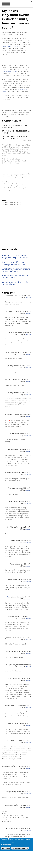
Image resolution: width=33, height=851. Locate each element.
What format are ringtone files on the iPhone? (15, 283)
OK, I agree (6, 848)
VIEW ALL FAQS (27, 141)
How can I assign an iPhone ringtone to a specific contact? (15, 256)
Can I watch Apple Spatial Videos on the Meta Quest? (15, 137)
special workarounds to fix (11, 47)
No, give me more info (20, 848)
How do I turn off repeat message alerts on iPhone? (14, 263)
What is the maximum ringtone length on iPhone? (16, 270)
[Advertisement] (16, 227)
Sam (8, 597)
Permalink (28, 298)
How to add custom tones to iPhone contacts (15, 276)
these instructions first (9, 71)
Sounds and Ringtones (11, 203)
